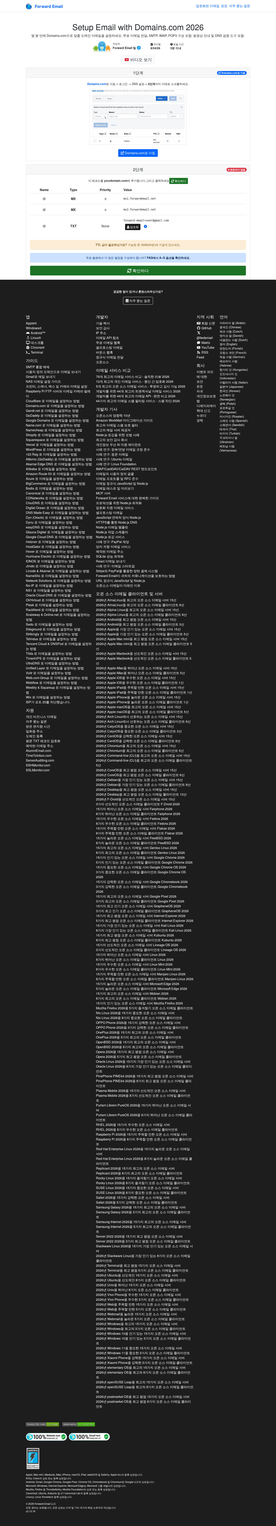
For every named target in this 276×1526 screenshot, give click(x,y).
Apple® (31, 323)
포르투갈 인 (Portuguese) (228, 410)
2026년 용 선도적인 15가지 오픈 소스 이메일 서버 (137, 1275)
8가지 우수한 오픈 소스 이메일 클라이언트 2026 (136, 823)
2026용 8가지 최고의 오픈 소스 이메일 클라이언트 (140, 1047)
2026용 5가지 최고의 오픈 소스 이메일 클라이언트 (143, 1229)
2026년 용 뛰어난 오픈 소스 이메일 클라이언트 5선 (140, 673)
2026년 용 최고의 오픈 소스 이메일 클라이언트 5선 (142, 711)
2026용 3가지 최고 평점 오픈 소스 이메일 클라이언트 (143, 1241)
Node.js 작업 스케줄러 (112, 532)
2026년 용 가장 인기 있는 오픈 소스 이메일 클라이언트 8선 (143, 784)
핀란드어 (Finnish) (231, 348)
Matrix (205, 342)
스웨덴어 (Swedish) (232, 425)
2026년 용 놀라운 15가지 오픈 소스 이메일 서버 (136, 1314)
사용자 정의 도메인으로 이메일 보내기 (53, 371)
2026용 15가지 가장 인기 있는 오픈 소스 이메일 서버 (143, 1061)
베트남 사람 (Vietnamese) (228, 448)
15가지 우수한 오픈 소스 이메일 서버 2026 (132, 818)
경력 (200, 420)
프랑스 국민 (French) (233, 353)
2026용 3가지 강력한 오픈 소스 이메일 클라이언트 (142, 1027)
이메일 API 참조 (107, 337)
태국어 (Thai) (228, 429)
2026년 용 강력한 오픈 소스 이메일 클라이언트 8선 (138, 741)
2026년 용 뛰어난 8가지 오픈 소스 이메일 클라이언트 (137, 1289)
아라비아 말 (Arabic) (232, 323)
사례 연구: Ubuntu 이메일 (114, 459)
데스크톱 (37, 342)
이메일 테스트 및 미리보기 (115, 488)
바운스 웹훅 (104, 352)
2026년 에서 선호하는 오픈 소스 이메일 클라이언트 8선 (143, 721)
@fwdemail (205, 337)
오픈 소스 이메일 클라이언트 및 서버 (129, 593)
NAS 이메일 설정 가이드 (43, 381)
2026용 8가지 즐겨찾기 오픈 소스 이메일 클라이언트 (143, 1183)
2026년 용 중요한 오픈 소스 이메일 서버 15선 (135, 726)
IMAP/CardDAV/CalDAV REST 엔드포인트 (126, 469)
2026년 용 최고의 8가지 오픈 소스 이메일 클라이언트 (143, 1374)
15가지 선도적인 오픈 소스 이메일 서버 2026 (137, 945)
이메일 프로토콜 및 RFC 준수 (117, 478)
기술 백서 (103, 323)
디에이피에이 (206, 405)
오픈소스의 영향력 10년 (113, 415)
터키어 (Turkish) (230, 433)
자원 (30, 710)
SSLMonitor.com (38, 770)
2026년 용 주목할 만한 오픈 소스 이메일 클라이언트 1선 (144, 692)
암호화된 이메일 (207, 5)
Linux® (35, 337)
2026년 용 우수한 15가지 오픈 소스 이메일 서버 (138, 1294)
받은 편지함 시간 (38, 726)
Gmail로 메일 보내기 (40, 376)
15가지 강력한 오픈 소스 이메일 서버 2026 (142, 881)
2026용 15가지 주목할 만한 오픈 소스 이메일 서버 (141, 1134)
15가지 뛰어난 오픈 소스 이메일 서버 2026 (134, 809)
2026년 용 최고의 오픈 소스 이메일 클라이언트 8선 (140, 605)
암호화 (134, 227)
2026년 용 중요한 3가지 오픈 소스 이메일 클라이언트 (143, 1353)
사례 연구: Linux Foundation (116, 464)
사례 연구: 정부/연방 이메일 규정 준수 (123, 449)
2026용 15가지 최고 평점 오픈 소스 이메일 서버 (135, 1051)
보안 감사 (103, 328)
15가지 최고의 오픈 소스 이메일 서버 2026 (136, 847)
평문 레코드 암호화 (43, 741)
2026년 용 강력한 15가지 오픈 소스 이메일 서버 (140, 1357)
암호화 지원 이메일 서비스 (115, 507)
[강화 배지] (33, 1458)
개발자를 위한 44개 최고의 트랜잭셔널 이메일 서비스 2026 (138, 391)
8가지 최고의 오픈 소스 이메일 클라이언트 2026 (140, 852)
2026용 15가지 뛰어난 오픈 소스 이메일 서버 (143, 1107)
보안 (200, 381)
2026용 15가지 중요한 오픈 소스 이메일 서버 (135, 1013)
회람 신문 (208, 323)
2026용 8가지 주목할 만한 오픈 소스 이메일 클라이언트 (144, 1141)
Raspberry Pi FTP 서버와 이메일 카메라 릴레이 (58, 393)
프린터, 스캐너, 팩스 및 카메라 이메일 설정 (56, 386)
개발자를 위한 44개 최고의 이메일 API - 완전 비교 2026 (135, 396)
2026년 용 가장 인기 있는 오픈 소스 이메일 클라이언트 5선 (142, 634)
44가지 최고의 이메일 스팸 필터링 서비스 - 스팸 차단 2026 (138, 401)
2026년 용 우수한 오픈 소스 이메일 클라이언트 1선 (140, 682)
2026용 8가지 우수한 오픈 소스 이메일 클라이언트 (137, 1129)
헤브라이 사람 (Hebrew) (228, 363)
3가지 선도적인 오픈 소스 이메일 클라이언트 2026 (138, 804)
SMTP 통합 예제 (38, 366)
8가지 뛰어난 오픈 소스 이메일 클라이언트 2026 (138, 813)
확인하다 (180, 181)
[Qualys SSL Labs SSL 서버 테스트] (42, 1424)
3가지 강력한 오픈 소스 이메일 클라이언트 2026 (142, 889)
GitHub (206, 328)
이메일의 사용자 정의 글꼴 (115, 473)
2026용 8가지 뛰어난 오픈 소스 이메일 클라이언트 (144, 1117)
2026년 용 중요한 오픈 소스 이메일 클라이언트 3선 (139, 731)
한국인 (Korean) (230, 391)
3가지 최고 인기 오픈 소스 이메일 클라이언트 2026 (142, 911)
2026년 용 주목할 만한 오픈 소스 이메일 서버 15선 (140, 687)
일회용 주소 (34, 731)
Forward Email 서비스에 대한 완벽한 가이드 (127, 498)
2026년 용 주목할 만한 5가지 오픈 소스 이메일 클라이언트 (141, 1309)
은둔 (224, 5)
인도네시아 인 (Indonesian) (228, 376)
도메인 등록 (34, 736)
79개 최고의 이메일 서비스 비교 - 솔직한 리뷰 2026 (132, 376)
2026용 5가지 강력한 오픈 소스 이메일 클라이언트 (136, 1202)
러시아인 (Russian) (232, 416)
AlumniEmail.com (38, 750)
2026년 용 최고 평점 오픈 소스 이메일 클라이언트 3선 (140, 624)
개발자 (102, 317)
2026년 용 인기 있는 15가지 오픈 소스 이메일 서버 (141, 1333)
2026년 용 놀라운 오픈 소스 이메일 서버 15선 (138, 697)
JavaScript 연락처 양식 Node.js (118, 517)
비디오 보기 (140, 59)
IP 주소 (101, 332)
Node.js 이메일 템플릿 (112, 527)
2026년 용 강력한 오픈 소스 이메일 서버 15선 (134, 736)
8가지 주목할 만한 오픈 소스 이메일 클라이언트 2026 (139, 833)
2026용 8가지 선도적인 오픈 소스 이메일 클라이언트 (143, 1098)
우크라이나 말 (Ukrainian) (228, 440)
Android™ (37, 332)
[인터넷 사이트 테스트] (46, 1436)
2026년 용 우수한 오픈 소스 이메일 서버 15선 (136, 677)
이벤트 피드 (205, 371)
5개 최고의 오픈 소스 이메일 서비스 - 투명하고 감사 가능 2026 (140, 386)
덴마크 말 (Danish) (231, 336)
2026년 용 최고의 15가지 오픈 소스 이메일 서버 (137, 1323)
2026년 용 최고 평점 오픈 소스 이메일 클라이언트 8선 (140, 775)
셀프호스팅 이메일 (109, 347)
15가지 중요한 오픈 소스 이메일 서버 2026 (141, 867)
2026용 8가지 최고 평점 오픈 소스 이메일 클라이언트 (144, 1083)
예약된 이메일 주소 (39, 745)
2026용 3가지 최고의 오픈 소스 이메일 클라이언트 (138, 1037)
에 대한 (202, 376)
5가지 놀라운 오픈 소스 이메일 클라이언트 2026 (141, 988)
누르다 (201, 415)
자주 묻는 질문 (239, 5)
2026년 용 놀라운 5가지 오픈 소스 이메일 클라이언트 (140, 1319)
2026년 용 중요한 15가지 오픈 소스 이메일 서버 (139, 1348)
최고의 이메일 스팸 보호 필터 (117, 425)
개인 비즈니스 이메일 (41, 716)
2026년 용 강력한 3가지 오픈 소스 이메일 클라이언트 (144, 1362)
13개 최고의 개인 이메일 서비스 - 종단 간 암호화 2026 (134, 381)
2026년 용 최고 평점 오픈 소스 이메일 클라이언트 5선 (144, 646)
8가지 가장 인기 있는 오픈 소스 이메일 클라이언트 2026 (143, 930)
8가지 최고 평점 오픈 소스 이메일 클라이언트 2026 (139, 940)
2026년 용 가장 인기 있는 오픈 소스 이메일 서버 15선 (138, 629)
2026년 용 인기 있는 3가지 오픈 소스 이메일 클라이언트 (143, 1340)
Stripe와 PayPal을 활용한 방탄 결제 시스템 (127, 571)
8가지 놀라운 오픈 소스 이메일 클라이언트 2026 (137, 843)
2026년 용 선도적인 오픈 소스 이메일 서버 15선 (141, 653)
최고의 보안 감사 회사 (111, 439)
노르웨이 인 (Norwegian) (227, 397)
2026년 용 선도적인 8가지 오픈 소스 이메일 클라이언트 (141, 1280)
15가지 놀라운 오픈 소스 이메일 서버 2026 (133, 838)
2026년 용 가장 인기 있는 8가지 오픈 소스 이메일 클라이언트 (143, 1258)
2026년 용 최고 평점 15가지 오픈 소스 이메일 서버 (138, 1265)
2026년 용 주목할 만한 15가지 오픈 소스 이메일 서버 (137, 1304)
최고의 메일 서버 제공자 (113, 430)
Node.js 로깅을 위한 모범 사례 (117, 435)
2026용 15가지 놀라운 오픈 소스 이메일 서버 (143, 1151)
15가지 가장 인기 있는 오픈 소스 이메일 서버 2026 (139, 925)
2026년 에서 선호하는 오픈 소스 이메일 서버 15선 (139, 716)
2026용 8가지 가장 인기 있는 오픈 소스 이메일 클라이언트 (144, 1068)
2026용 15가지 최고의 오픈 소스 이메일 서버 (135, 1032)
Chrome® (37, 347)
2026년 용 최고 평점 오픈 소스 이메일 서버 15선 (136, 619)
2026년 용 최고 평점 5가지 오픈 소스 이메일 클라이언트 (142, 1270)
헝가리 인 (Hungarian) (234, 370)
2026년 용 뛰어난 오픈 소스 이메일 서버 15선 (136, 668)
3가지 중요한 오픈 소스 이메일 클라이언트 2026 (141, 874)
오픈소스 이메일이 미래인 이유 (118, 585)
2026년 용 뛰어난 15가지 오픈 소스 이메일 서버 (133, 1285)
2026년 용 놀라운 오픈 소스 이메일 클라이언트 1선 (142, 702)
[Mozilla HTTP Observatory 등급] (78, 1424)
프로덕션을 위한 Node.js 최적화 (119, 503)
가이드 (32, 360)
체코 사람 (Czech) (231, 331)
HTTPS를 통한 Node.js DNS (116, 522)
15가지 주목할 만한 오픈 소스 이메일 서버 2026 (135, 828)
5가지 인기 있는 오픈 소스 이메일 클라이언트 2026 (144, 862)
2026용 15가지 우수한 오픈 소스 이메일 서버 (133, 1124)
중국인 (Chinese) (230, 327)
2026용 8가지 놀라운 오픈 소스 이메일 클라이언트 (144, 1161)
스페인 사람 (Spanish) (234, 421)
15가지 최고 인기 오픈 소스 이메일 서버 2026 (138, 906)
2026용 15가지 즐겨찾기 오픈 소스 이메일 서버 (139, 1178)
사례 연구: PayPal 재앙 (112, 541)
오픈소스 (102, 362)
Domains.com (96, 84)
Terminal (36, 352)
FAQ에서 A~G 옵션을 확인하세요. (168, 258)
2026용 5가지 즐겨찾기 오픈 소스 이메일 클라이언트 (144, 1008)
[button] (145, 226)
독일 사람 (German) (232, 357)
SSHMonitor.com (38, 765)
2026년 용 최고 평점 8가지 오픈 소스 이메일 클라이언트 (143, 1404)
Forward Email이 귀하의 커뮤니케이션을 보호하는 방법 (135, 575)
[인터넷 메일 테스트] (89, 1436)
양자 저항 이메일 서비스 (113, 546)
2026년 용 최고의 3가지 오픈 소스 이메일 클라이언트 (140, 1328)
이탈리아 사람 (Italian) (234, 382)
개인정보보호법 (206, 398)
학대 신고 (203, 410)
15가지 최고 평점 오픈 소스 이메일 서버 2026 (140, 915)
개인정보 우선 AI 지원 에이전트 (118, 444)
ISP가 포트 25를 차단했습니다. (48, 702)
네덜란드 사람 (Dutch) (234, 340)
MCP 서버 (103, 493)
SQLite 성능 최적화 (110, 556)
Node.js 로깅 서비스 (110, 537)
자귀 (200, 391)
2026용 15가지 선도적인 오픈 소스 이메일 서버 (141, 1090)
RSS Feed (202, 354)
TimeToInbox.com (39, 755)
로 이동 (233, 73)
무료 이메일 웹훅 (108, 342)
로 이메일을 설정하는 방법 (53, 401)
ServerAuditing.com (40, 760)
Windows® (34, 328)
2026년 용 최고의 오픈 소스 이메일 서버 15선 (136, 600)
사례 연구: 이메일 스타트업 (115, 566)
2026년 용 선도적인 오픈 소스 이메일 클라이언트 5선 (143, 660)
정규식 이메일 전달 (109, 357)
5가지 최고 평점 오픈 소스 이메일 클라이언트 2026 (144, 920)
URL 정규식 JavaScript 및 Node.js (120, 580)
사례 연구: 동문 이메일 (112, 454)
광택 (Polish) (228, 404)
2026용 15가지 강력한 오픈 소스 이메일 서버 (138, 1022)
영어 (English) (228, 344)
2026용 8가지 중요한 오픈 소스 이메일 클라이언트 (139, 1017)
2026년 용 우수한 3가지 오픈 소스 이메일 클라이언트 (142, 1299)
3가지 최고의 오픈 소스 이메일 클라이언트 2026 (140, 901)
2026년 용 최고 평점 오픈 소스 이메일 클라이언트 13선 (141, 794)
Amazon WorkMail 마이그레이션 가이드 (124, 420)
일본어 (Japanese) (231, 387)
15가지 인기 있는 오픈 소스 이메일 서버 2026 (140, 857)
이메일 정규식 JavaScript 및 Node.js (122, 483)
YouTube (207, 347)
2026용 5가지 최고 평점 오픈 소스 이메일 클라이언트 (139, 1056)
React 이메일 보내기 (110, 561)
